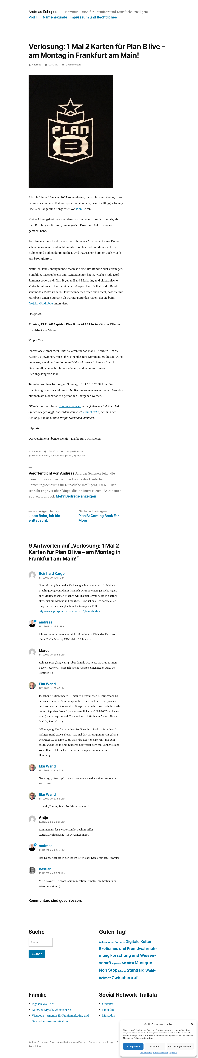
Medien (128, 963)
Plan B (80, 209)
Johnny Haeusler (70, 406)
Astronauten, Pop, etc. (112, 942)
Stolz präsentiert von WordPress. (68, 1042)
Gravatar (107, 1004)
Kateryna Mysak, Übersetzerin (51, 1010)
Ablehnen (155, 1046)
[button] (192, 1024)
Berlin (35, 455)
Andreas (36, 64)
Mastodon (108, 1015)
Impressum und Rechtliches (93, 17)
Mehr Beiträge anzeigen (76, 496)
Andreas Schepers (44, 11)
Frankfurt (44, 455)
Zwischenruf (124, 977)
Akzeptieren (133, 1046)
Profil (33, 17)
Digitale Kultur (139, 941)
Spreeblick (79, 455)
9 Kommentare (73, 64)
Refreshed (122, 971)
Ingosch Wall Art (42, 1004)
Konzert (55, 455)
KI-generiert (116, 964)
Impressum (173, 1053)
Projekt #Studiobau (41, 303)
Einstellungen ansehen (180, 1046)
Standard (136, 970)
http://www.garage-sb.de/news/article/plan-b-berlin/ (69, 611)
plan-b (68, 455)
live (62, 455)
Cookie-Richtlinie (146, 1053)
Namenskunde (55, 17)
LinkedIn (108, 1010)
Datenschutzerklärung (160, 1053)
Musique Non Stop (74, 451)
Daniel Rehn (91, 412)
